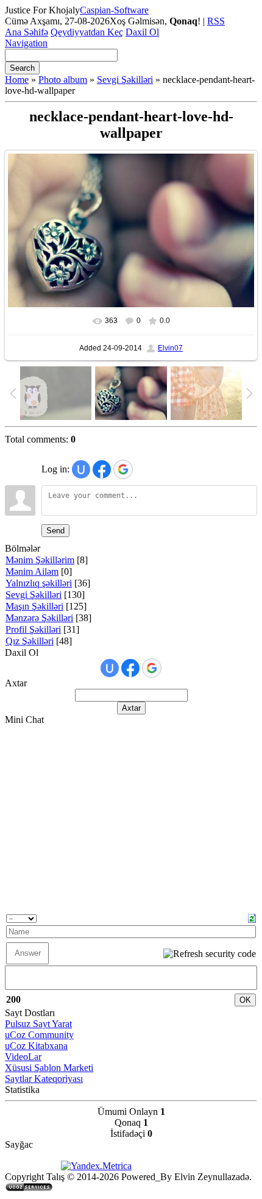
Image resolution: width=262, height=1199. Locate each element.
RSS (216, 21)
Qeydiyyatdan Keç (87, 32)
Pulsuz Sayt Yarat (38, 1024)
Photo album (62, 79)
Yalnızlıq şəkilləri (38, 583)
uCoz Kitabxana (36, 1046)
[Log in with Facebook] (102, 469)
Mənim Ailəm (31, 571)
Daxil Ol (142, 32)
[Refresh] (252, 917)
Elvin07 (170, 348)
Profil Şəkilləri (33, 629)
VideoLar (23, 1056)
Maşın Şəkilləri (34, 606)
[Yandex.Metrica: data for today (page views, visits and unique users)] (96, 1166)
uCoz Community (39, 1035)
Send (55, 530)
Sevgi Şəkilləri (125, 79)
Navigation (26, 43)
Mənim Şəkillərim (39, 560)
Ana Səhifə (26, 32)
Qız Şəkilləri (29, 641)
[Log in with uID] (81, 469)
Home (17, 79)
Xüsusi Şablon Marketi (49, 1067)
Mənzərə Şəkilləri (39, 618)
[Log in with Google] (123, 469)
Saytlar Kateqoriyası (44, 1078)
